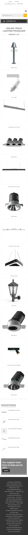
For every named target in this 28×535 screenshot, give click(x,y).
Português (17, 1)
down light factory (9, 491)
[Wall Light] (14, 290)
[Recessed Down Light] (4, 421)
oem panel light (14, 512)
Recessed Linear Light (14, 246)
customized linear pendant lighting (14, 520)
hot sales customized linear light (14, 510)
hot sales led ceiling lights (14, 482)
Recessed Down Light (13, 419)
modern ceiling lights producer (14, 483)
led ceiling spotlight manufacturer (14, 485)
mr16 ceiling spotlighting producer (14, 501)
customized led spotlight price (14, 529)
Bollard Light (14, 67)
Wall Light (14, 305)
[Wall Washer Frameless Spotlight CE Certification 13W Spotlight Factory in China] (14, 379)
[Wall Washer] (14, 320)
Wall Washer (14, 156)
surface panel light (14, 493)
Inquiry (6, 470)
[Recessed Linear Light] (4, 448)
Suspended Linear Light (14, 127)
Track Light (14, 97)
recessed (18, 497)
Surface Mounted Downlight (14, 365)
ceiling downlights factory (14, 504)
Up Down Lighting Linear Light (14, 521)
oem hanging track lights (14, 506)
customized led (19, 491)
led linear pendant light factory (14, 514)
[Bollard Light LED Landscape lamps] (14, 52)
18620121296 (20, 3)
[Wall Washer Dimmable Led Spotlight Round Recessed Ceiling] (14, 141)
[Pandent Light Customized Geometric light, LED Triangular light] (14, 260)
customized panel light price (14, 495)
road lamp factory (10, 502)
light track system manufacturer (14, 499)
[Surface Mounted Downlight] (4, 430)
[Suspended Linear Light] (14, 171)
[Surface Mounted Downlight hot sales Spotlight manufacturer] (14, 350)
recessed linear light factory (14, 523)
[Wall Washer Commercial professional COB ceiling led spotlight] (14, 201)
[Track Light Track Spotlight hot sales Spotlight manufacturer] (14, 82)
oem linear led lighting (14, 531)
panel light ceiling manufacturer (14, 527)
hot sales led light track (14, 518)
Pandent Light (14, 275)
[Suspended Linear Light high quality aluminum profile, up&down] (14, 112)
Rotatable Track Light (14, 487)
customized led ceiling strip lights (14, 516)
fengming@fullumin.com (10, 3)
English (10, 1)
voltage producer (14, 508)
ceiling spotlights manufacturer (14, 489)
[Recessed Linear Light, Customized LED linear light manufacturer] (14, 231)
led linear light (11, 497)
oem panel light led (14, 525)
